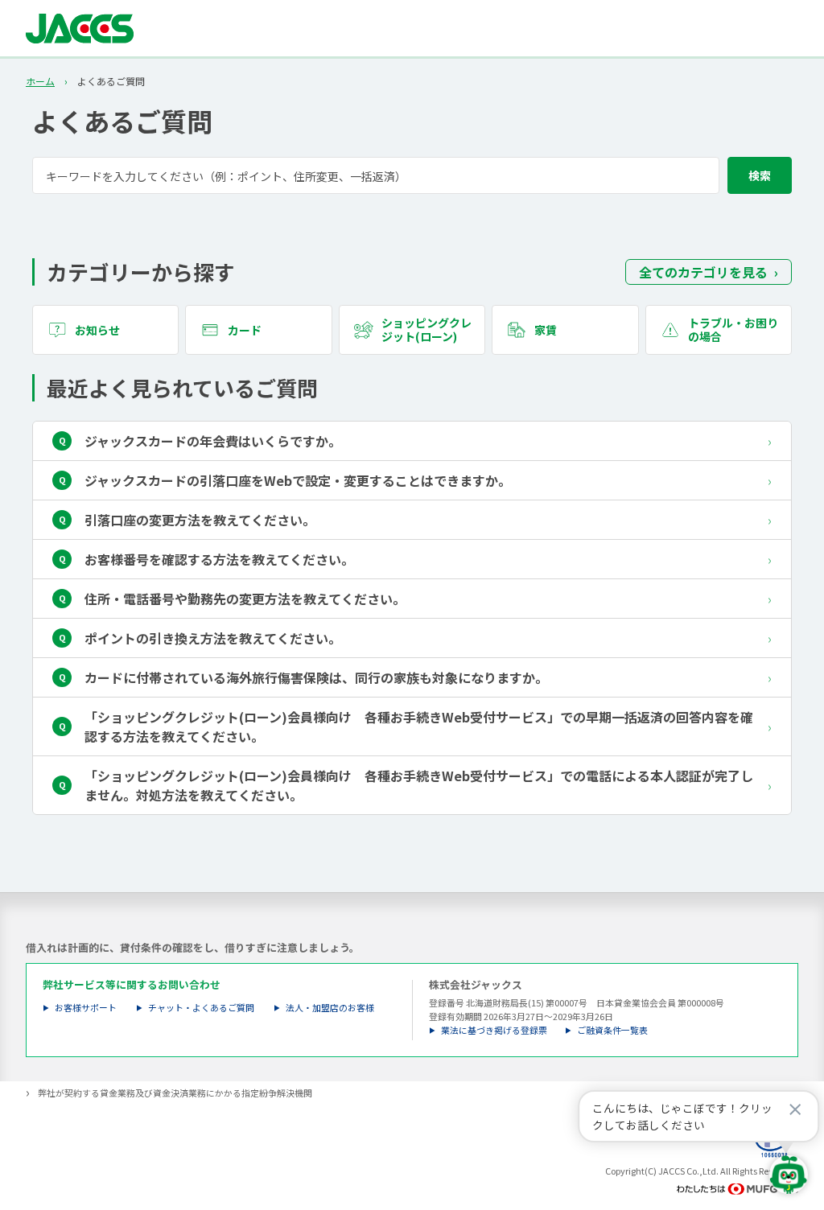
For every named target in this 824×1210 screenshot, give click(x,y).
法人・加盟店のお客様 (330, 1007)
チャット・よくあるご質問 (201, 1007)
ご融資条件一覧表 (612, 1030)
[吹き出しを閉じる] (795, 1109)
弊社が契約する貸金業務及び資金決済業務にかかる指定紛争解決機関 (175, 1093)
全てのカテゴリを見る (703, 272)
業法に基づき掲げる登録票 (494, 1030)
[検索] (759, 175)
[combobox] (412, 175)
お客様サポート (86, 1007)
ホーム (40, 81)
